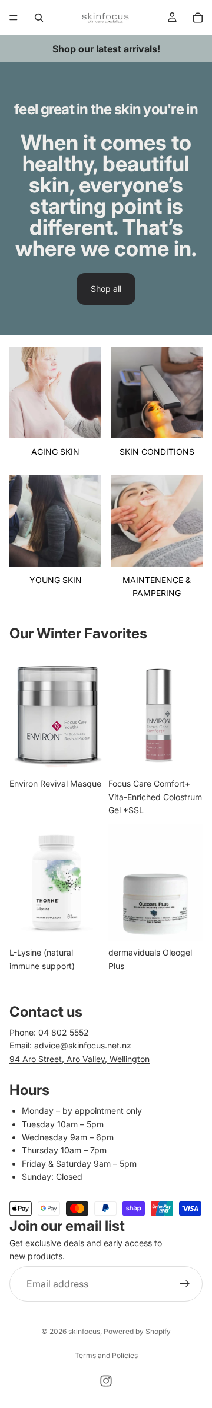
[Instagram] (106, 1381)
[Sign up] (185, 1283)
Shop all (106, 289)
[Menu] (13, 17)
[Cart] (198, 18)
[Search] (39, 18)
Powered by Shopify (137, 1331)
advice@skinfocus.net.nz (82, 1045)
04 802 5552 (63, 1032)
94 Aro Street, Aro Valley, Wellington (79, 1059)
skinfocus (84, 1331)
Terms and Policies (106, 1355)
